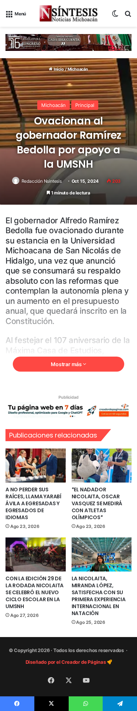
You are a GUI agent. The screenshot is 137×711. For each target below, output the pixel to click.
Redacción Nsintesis (42, 181)
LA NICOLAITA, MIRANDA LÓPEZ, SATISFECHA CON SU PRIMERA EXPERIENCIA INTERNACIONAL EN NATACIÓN (99, 596)
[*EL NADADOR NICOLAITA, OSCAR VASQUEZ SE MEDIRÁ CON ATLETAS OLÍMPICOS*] (102, 465)
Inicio (58, 69)
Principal (84, 105)
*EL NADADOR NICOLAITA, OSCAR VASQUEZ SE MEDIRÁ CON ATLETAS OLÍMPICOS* (97, 503)
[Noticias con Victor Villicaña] (68, 13)
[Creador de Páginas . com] (68, 410)
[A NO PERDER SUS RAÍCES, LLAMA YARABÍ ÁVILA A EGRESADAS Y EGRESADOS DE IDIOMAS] (35, 465)
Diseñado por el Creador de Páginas (66, 662)
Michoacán (78, 69)
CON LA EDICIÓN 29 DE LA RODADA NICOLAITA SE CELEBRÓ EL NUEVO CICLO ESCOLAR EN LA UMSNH (34, 592)
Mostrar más (67, 364)
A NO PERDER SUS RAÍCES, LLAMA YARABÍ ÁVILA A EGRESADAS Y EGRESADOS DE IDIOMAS (33, 503)
